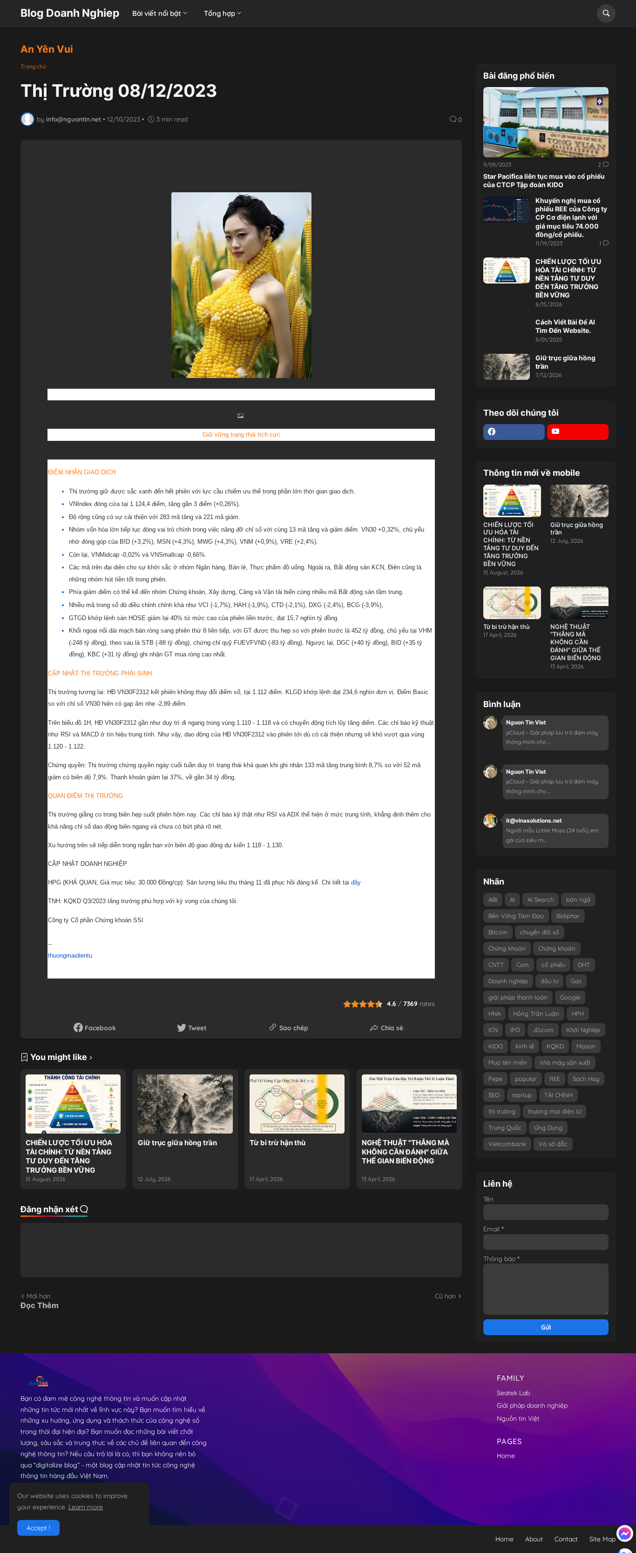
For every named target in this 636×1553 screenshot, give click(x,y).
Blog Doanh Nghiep (70, 13)
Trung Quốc (504, 1127)
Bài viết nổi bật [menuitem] (156, 13)
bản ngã (578, 899)
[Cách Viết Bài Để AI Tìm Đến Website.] (506, 331)
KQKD (555, 1046)
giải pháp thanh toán (518, 997)
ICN (493, 1029)
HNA (494, 1013)
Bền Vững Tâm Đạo (516, 915)
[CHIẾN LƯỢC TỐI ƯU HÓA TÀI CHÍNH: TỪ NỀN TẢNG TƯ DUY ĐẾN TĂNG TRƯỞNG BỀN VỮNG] (73, 1104)
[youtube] (578, 432)
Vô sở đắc (553, 1144)
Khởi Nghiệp (583, 1029)
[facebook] (514, 432)
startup (522, 1095)
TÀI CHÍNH (558, 1095)
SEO (494, 1095)
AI (512, 899)
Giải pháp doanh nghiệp (532, 1405)
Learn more (85, 1507)
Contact (566, 1539)
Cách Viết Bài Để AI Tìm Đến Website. (565, 326)
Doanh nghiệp (508, 981)
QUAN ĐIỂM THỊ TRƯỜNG (85, 795)
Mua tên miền (507, 1062)
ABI (492, 899)
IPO (515, 1029)
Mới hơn (38, 1296)
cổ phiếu (553, 964)
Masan (585, 1046)
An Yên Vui (46, 49)
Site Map (602, 1539)
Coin (522, 964)
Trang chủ (33, 66)
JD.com (543, 1029)
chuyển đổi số (539, 932)
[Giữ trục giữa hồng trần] (185, 1104)
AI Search (541, 899)
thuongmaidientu (70, 955)
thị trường (501, 1111)
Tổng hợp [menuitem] (219, 13)
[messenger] (624, 1533)
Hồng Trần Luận (536, 1013)
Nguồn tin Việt (518, 1418)
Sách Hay (586, 1078)
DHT (584, 964)
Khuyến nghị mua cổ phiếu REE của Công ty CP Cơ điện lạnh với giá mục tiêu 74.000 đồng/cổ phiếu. (571, 217)
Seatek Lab (513, 1393)
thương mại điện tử (554, 1111)
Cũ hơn (445, 1296)
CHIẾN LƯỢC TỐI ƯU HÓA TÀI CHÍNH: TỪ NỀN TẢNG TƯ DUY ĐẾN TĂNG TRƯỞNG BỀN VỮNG (69, 1156)
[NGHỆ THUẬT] (409, 1104)
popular (526, 1078)
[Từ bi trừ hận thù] (297, 1104)
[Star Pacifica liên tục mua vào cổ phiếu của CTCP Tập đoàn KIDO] (546, 122)
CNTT (496, 964)
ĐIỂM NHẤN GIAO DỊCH (81, 472)
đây (356, 882)
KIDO (495, 1046)
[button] (606, 13)
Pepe (495, 1078)
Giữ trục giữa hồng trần (177, 1142)
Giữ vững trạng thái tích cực (241, 434)
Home (506, 1456)
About (534, 1539)
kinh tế (524, 1046)
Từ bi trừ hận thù (277, 1142)
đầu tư (549, 981)
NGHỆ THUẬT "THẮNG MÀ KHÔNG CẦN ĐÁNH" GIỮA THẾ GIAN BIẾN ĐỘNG (405, 1151)
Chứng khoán (507, 948)
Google (570, 997)
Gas (576, 981)
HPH (578, 1013)
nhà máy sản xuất (565, 1062)
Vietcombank (507, 1144)
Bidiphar (568, 915)
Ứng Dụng (548, 1127)
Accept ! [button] (38, 1528)
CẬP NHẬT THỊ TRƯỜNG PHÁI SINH (100, 673)
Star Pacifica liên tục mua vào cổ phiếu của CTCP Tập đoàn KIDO (544, 180)
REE (554, 1078)
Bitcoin (497, 932)
